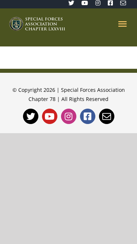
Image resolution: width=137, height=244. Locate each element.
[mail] (123, 3)
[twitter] (71, 3)
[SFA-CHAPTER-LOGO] (37, 20)
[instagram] (97, 3)
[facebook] (110, 3)
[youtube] (84, 3)
